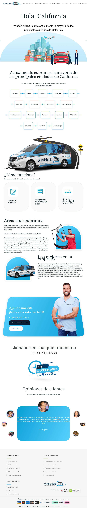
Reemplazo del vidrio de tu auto (53, 461)
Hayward (42, 93)
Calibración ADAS (49, 475)
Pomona (72, 93)
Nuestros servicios (41, 3)
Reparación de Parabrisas (51, 471)
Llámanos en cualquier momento (43, 347)
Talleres (65, 3)
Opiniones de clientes (14, 465)
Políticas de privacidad (14, 471)
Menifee (59, 115)
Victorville (73, 115)
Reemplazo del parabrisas (52, 465)
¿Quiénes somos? (12, 461)
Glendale (28, 126)
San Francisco (15, 115)
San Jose (31, 115)
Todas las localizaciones (14, 475)
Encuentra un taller (13, 487)
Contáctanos (11, 490)
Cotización (73, 3)
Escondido (15, 93)
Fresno (29, 93)
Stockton (42, 126)
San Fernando (66, 104)
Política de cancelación (14, 468)
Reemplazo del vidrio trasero (52, 468)
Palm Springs (58, 126)
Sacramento (34, 104)
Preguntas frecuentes (14, 494)
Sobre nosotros (55, 3)
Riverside (19, 104)
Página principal (28, 3)
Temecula (45, 115)
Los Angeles (57, 93)
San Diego (50, 104)
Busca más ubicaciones (20, 323)
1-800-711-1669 (43, 353)
